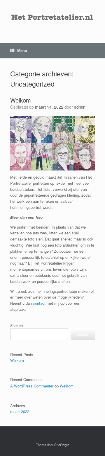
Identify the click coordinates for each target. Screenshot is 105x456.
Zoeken (16, 325)
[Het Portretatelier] (52, 17)
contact (39, 303)
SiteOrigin (61, 444)
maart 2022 (19, 411)
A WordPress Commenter (31, 386)
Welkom (20, 100)
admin (79, 107)
